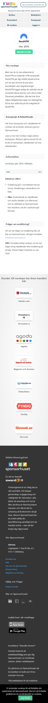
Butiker (12, 15)
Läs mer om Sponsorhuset (16, 566)
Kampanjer (36, 20)
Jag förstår (25, 697)
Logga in (36, 25)
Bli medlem (12, 25)
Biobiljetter (36, 15)
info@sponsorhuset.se (15, 237)
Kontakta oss (11, 559)
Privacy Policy (11, 569)
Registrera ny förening (14, 573)
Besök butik (24, 51)
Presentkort (12, 20)
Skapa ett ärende (12, 587)
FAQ (7, 562)
